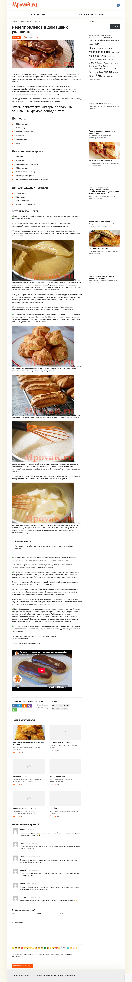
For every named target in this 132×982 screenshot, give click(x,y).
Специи (95, 66)
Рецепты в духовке (37, 14)
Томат (117, 69)
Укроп (91, 72)
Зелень (101, 37)
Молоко (115, 52)
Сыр (100, 66)
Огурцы (109, 56)
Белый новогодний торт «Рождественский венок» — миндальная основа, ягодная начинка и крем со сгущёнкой (104, 191)
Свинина (100, 63)
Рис (112, 59)
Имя (14, 914)
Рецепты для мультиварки (91, 14)
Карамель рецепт (20, 776)
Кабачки (107, 37)
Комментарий (17, 923)
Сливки (107, 63)
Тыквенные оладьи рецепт (100, 104)
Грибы (109, 35)
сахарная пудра (94, 79)
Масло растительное (100, 48)
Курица (91, 44)
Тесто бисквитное (96, 69)
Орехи (114, 56)
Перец (92, 59)
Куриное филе (115, 40)
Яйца (99, 75)
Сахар (92, 62)
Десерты (16, 37)
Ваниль (103, 35)
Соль (90, 66)
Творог (105, 66)
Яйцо (104, 76)
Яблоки (92, 76)
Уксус (96, 72)
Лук (96, 44)
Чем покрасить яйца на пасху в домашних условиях (101, 277)
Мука (103, 56)
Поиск (91, 22)
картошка (110, 76)
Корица (108, 40)
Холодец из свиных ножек (99, 221)
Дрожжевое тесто (94, 37)
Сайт (61, 914)
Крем (54, 705)
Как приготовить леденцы (60, 742)
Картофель (100, 40)
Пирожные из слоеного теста (25, 808)
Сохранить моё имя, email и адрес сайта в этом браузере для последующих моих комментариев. (43, 955)
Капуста (91, 40)
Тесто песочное (109, 69)
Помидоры (107, 59)
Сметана (114, 63)
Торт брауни (54, 808)
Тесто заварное (63, 705)
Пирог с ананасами (57, 776)
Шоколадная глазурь (59, 709)
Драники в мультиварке (98, 249)
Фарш (101, 72)
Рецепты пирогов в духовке (100, 160)
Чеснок (108, 71)
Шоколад (115, 72)
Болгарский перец (94, 35)
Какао (112, 37)
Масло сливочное (100, 51)
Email (38, 914)
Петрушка (99, 59)
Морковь (94, 55)
